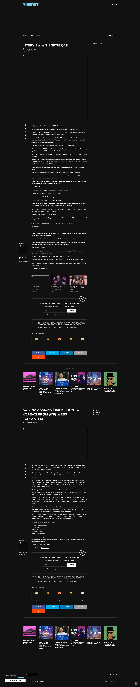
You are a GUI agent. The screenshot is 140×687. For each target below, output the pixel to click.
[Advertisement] (70, 21)
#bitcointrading (41, 323)
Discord (49, 263)
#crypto (73, 323)
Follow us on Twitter (37, 529)
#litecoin (40, 327)
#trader (71, 327)
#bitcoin (53, 322)
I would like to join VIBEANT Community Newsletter (60, 314)
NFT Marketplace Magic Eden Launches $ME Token (58, 287)
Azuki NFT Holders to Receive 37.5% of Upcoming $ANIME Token (77, 287)
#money (45, 327)
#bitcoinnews (75, 322)
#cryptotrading (59, 324)
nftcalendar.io (44, 268)
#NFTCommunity (60, 327)
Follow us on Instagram (38, 534)
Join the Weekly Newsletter (39, 525)
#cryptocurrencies (80, 323)
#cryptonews (51, 324)
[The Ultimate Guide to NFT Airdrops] (40, 280)
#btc (55, 323)
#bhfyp (39, 322)
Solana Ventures (79, 482)
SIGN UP (72, 310)
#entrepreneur (68, 324)
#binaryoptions (46, 322)
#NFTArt (54, 327)
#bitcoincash (60, 322)
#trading (76, 327)
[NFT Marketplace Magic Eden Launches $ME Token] (59, 280)
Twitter (56, 263)
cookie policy (21, 677)
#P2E (67, 327)
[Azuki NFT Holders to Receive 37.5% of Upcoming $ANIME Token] (78, 280)
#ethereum (79, 324)
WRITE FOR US (34, 681)
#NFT (50, 327)
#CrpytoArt (66, 323)
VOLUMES (42, 681)
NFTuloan (61, 126)
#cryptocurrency (42, 324)
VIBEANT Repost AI (33, 49)
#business (60, 323)
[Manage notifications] (136, 683)
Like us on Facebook (37, 531)
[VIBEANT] (31, 4)
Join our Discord (36, 527)
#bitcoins (82, 322)
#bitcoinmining (67, 322)
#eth (74, 324)
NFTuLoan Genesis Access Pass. (46, 214)
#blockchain (50, 323)
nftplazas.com (45, 548)
